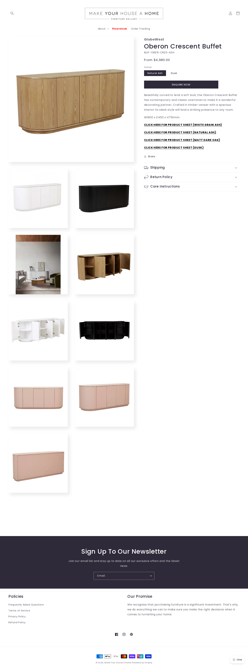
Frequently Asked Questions (26, 604)
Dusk (174, 73)
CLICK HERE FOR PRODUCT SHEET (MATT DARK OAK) (182, 140)
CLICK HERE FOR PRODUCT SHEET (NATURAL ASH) (180, 132)
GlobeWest (154, 39)
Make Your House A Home (117, 662)
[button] (12, 13)
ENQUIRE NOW (181, 84)
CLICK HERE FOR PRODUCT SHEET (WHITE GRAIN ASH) (183, 125)
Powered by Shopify (142, 662)
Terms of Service (19, 610)
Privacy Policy (17, 616)
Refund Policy (17, 622)
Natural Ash (155, 73)
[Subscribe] (150, 576)
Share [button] (151, 156)
